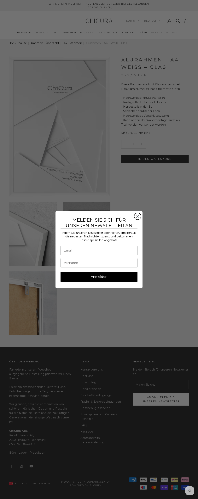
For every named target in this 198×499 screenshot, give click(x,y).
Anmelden (99, 277)
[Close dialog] (137, 216)
